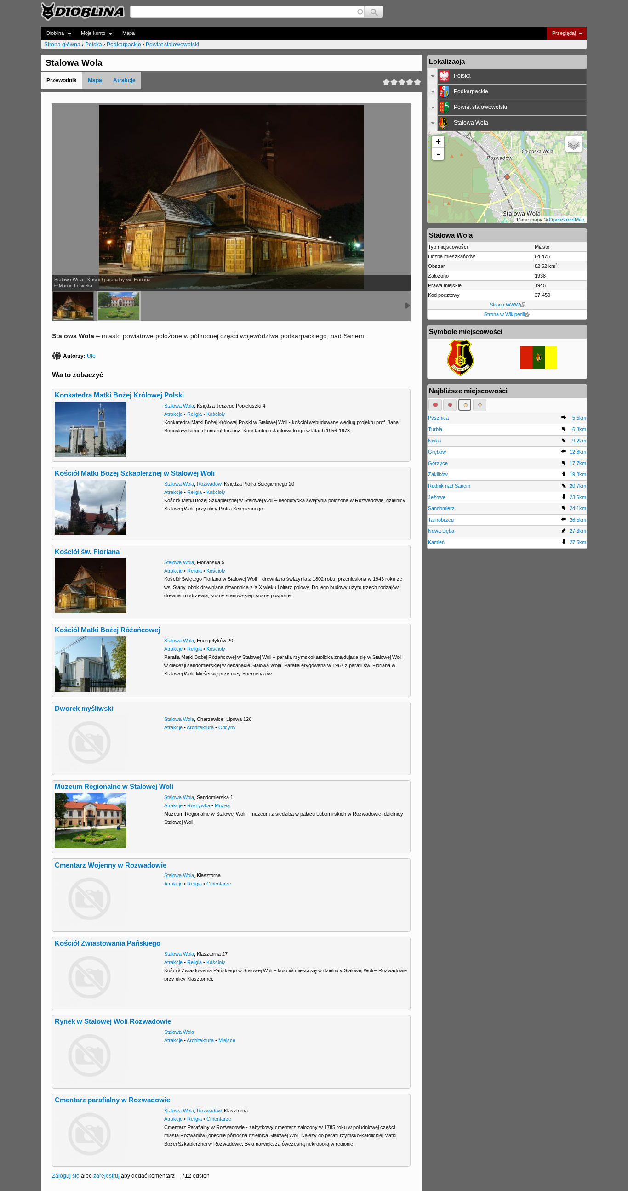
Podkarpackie (124, 44)
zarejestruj (106, 1176)
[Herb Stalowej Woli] (460, 374)
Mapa (128, 33)
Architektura (200, 727)
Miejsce (226, 1040)
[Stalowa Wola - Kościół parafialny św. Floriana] (73, 306)
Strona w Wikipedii (504, 314)
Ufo (91, 356)
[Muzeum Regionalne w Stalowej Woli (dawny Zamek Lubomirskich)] (119, 306)
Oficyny (227, 727)
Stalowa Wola (179, 405)
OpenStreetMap (566, 219)
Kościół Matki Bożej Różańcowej (107, 630)
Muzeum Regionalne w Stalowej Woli (114, 786)
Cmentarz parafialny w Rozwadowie (112, 1100)
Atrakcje (124, 80)
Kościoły (215, 414)
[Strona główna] (83, 11)
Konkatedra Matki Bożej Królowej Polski (119, 395)
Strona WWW (505, 304)
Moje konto (90, 33)
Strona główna (62, 44)
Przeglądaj (561, 33)
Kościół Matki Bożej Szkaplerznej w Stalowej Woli (135, 473)
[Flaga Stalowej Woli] (538, 367)
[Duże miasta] (435, 405)
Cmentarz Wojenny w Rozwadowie (110, 865)
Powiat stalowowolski (172, 44)
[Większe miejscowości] (465, 405)
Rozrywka (198, 805)
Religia (194, 414)
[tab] (507, 76)
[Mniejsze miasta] (450, 405)
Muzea (222, 805)
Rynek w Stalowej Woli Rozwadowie (113, 1021)
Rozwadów (209, 484)
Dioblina (52, 33)
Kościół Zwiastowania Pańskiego (107, 943)
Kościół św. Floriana (87, 552)
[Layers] (573, 144)
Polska (93, 44)
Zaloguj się (66, 1176)
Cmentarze (218, 883)
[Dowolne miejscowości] (479, 405)
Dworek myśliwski (84, 708)
